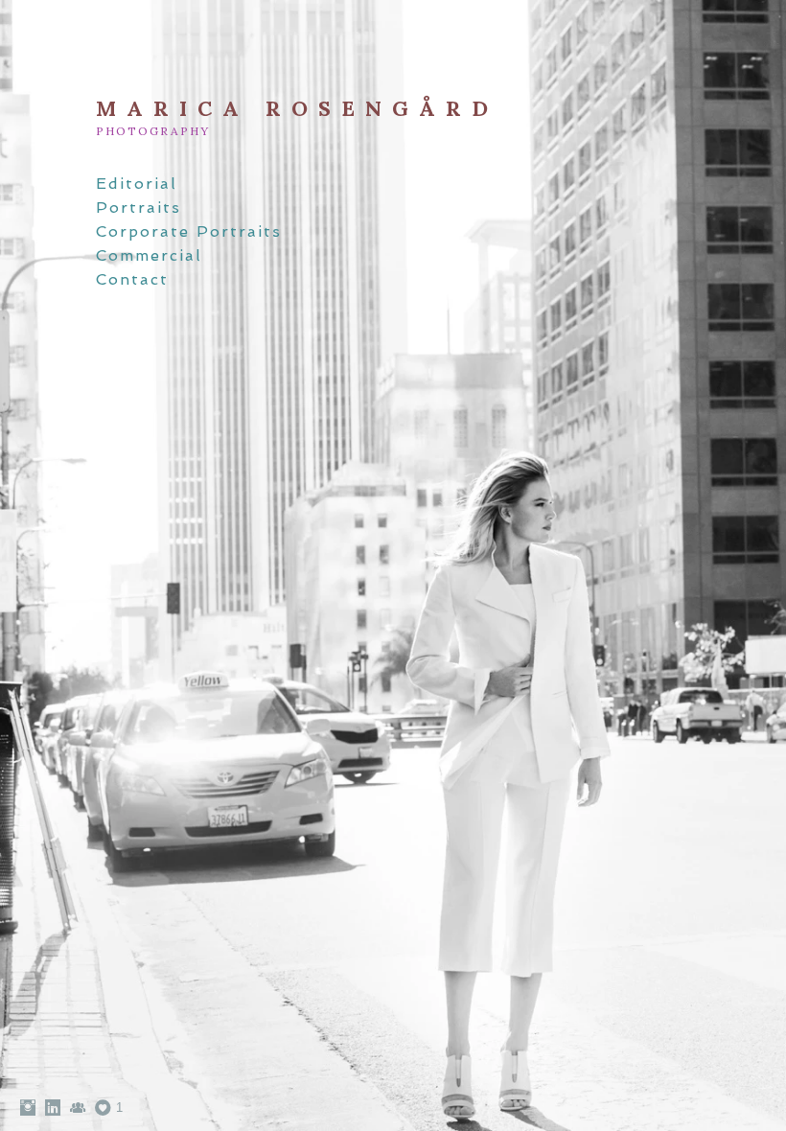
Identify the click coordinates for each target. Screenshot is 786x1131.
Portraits (138, 207)
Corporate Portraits (189, 231)
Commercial (149, 255)
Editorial (136, 183)
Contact (132, 279)
